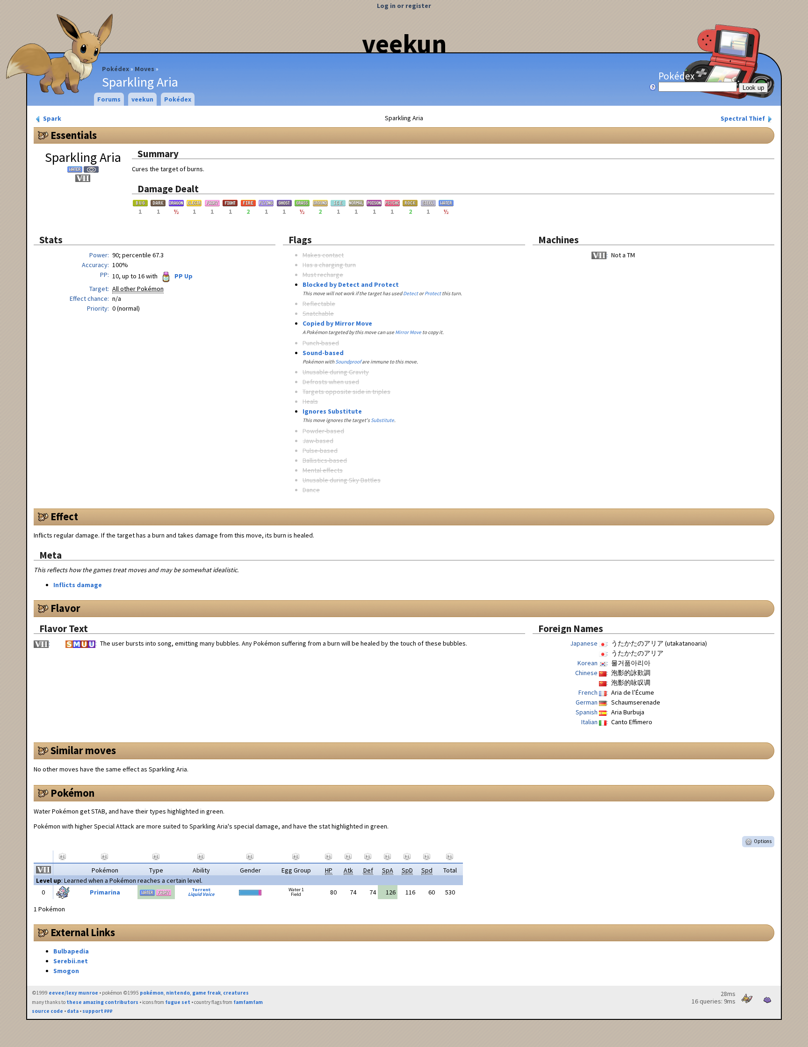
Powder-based (323, 431)
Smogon (66, 971)
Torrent (201, 890)
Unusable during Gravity (336, 372)
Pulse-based (320, 450)
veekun (404, 43)
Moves (144, 69)
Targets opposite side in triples (346, 391)
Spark (51, 118)
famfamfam (248, 1002)
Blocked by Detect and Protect (351, 284)
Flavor (65, 608)
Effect (64, 516)
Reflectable (319, 303)
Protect (433, 293)
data (73, 1011)
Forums (109, 99)
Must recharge (323, 274)
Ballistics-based (325, 460)
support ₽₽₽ (97, 1011)
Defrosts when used (331, 382)
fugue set (177, 1002)
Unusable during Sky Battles (342, 480)
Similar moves (83, 750)
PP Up (183, 276)
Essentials (73, 135)
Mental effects (323, 470)
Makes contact (323, 255)
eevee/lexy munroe (73, 992)
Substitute (382, 420)
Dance (311, 490)
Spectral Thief (743, 118)
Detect (410, 293)
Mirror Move (408, 332)
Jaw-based (318, 440)
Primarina (105, 892)
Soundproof (348, 361)
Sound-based (323, 353)
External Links (82, 932)
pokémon (152, 992)
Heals (310, 401)
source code (47, 1011)
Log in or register (404, 5)
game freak (206, 992)
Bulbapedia (71, 951)
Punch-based (321, 343)
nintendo (178, 992)
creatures (236, 992)
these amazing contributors (102, 1002)
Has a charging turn (329, 265)
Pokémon (72, 793)
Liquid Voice (201, 894)
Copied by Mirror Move (337, 323)
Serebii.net (70, 961)
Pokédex (115, 69)
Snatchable (318, 313)
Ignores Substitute (332, 411)
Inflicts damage (77, 585)
